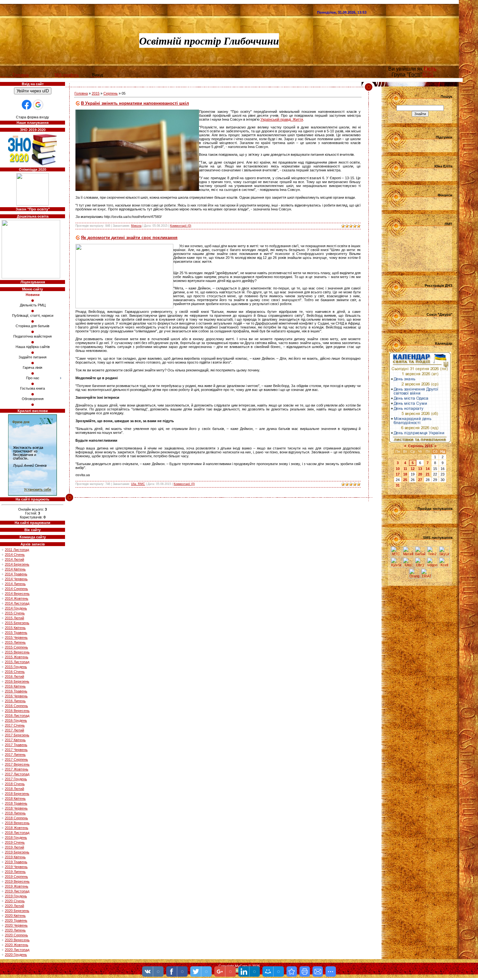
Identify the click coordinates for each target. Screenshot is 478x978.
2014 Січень (15, 554)
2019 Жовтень (16, 886)
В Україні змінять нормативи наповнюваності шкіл (135, 103)
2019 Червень (16, 867)
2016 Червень (16, 696)
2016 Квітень (15, 686)
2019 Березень (17, 852)
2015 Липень (15, 642)
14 (428, 469)
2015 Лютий (14, 618)
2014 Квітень (15, 569)
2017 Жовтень (16, 769)
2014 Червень (16, 579)
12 (413, 469)
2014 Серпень (16, 589)
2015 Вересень (17, 652)
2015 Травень (16, 633)
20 (420, 474)
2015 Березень (17, 623)
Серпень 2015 (420, 446)
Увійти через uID (33, 90)
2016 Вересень (17, 711)
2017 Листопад (17, 774)
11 (405, 469)
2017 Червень (16, 750)
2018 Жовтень (16, 828)
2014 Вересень (17, 594)
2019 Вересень (17, 881)
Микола (136, 225)
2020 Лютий (14, 906)
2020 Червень (16, 925)
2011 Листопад (17, 550)
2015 (96, 93)
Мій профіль (67, 75)
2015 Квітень (15, 628)
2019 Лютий (14, 847)
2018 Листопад (17, 833)
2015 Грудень (16, 667)
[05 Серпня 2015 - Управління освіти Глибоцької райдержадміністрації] (291, 971)
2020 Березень (17, 911)
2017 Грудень (16, 779)
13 (420, 469)
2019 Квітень (15, 857)
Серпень (110, 93)
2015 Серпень (16, 647)
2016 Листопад (17, 715)
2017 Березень (17, 735)
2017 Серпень (16, 759)
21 (428, 474)
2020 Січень (15, 901)
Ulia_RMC (138, 484)
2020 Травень (16, 920)
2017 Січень (15, 725)
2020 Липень (15, 930)
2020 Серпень (16, 935)
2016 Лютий (14, 676)
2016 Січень (15, 672)
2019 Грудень (16, 896)
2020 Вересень (17, 940)
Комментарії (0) (180, 225)
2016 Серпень (16, 706)
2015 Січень (15, 613)
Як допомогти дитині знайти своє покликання (129, 237)
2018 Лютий (14, 789)
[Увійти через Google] (38, 105)
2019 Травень (16, 862)
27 (420, 480)
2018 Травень (16, 803)
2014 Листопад (17, 603)
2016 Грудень (16, 720)
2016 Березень (17, 681)
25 (405, 480)
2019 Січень (15, 842)
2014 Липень (15, 584)
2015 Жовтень (16, 657)
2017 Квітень (15, 740)
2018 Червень (16, 808)
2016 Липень (15, 701)
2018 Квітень (15, 798)
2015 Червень (16, 637)
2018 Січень (15, 784)
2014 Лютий (14, 559)
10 (398, 469)
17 (398, 474)
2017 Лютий (14, 730)
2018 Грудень (16, 837)
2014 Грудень (16, 608)
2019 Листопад (17, 891)
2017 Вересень (17, 764)
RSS (427, 74)
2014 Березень (17, 564)
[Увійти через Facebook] (27, 105)
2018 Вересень (17, 823)
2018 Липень (15, 813)
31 (398, 485)
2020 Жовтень (16, 945)
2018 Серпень (16, 818)
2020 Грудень (16, 955)
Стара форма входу (32, 117)
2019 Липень (15, 872)
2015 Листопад (17, 662)
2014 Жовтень (16, 598)
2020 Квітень (15, 916)
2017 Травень (16, 745)
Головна (81, 93)
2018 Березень (17, 794)
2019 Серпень (16, 876)
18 (405, 474)
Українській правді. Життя (281, 119)
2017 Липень (15, 755)
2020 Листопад (17, 950)
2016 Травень (16, 691)
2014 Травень (16, 574)
